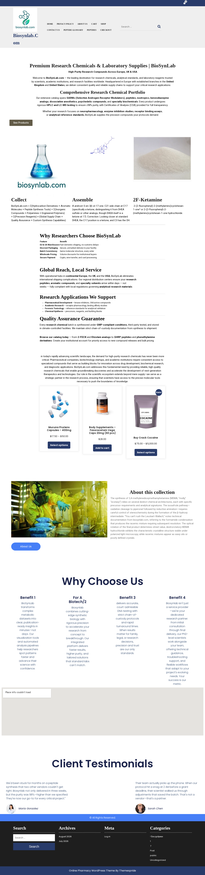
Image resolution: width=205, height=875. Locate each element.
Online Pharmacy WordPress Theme (92, 870)
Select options (59, 445)
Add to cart (102, 448)
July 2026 (63, 841)
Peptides (91, 30)
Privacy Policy (65, 24)
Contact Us (53, 30)
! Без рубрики (156, 836)
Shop (103, 24)
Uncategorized (158, 860)
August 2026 (65, 836)
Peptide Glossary (73, 30)
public (153, 855)
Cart (94, 24)
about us (82, 24)
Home (50, 24)
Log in (107, 836)
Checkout (105, 30)
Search (159, 25)
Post (152, 850)
